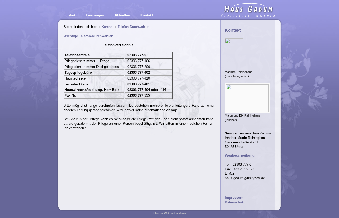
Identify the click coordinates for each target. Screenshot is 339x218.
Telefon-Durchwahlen (133, 27)
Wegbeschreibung (240, 155)
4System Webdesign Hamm (169, 213)
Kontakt (108, 27)
